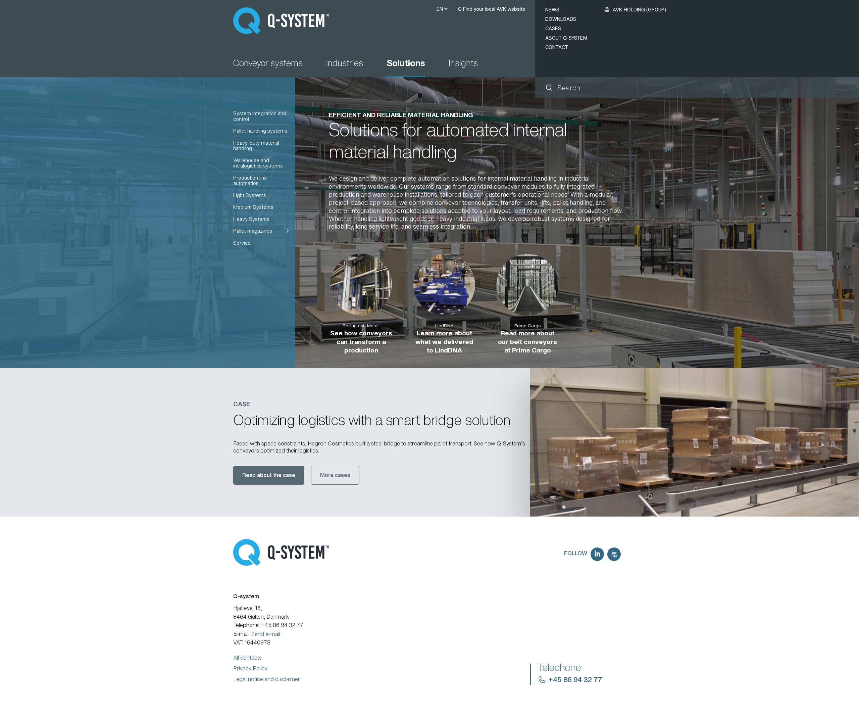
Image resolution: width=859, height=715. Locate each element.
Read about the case (268, 475)
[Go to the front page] (284, 20)
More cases (335, 475)
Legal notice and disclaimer (266, 679)
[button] (261, 231)
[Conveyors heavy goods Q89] (694, 442)
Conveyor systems (268, 63)
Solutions (406, 63)
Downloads (560, 18)
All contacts (247, 658)
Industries (344, 63)
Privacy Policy (250, 668)
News (552, 9)
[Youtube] (614, 554)
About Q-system (566, 37)
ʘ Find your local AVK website (491, 8)
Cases (553, 28)
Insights (463, 63)
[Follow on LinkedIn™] (597, 554)
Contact (556, 47)
